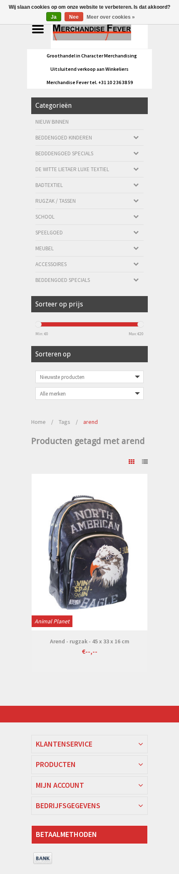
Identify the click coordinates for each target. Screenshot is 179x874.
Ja (54, 17)
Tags (64, 422)
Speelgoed (49, 232)
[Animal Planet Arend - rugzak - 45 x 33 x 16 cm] (89, 552)
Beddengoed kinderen (63, 137)
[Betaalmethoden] (42, 858)
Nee (74, 17)
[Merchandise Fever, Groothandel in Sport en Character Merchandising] (99, 28)
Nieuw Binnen (52, 121)
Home (38, 422)
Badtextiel (49, 185)
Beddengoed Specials (62, 280)
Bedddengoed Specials (64, 153)
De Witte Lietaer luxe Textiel (72, 169)
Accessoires (51, 264)
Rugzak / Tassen (55, 200)
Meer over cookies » (111, 17)
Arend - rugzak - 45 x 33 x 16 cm (89, 641)
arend (90, 422)
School (45, 216)
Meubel (44, 248)
